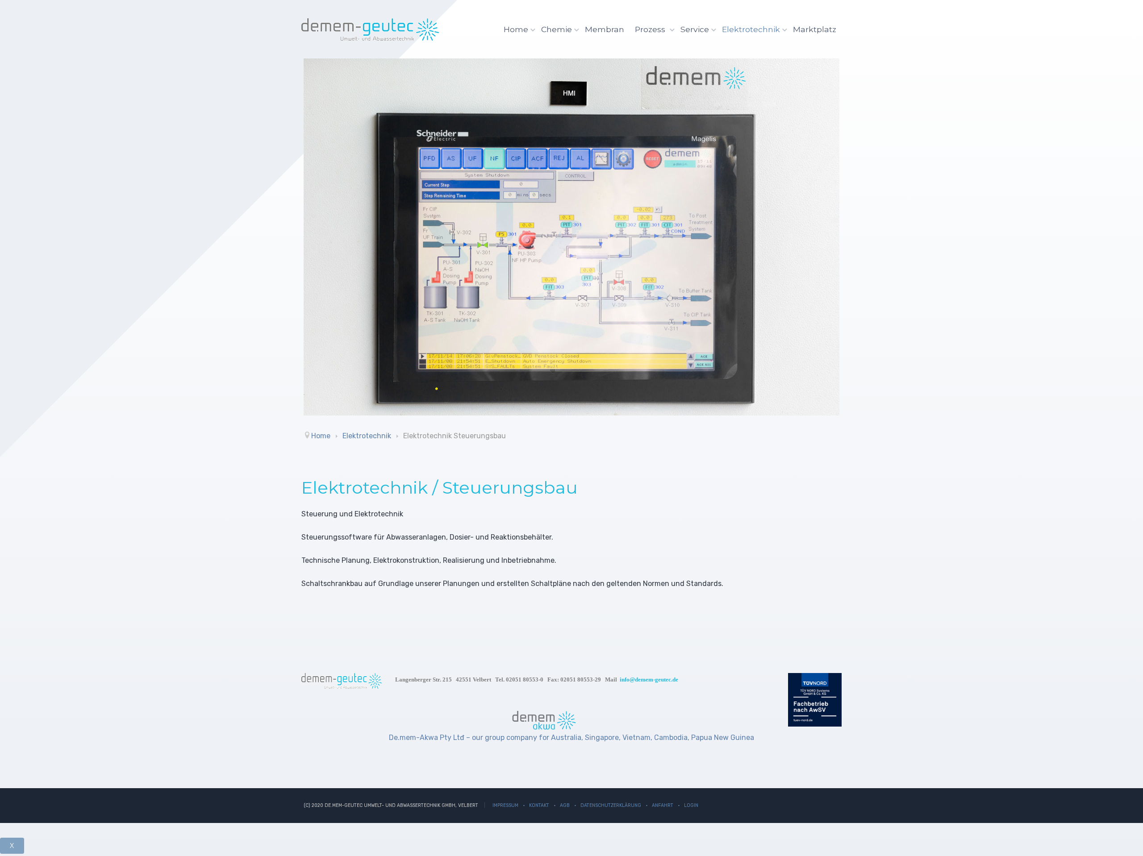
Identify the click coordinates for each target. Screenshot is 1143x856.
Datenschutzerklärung (610, 805)
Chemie (556, 29)
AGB (565, 805)
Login (691, 805)
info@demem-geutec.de (649, 679)
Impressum (505, 805)
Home (516, 29)
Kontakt (539, 805)
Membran (604, 29)
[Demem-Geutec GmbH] (370, 29)
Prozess (651, 29)
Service (694, 29)
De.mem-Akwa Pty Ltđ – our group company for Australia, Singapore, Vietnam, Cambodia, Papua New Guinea (571, 737)
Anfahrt (662, 805)
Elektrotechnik (751, 29)
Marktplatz (814, 29)
